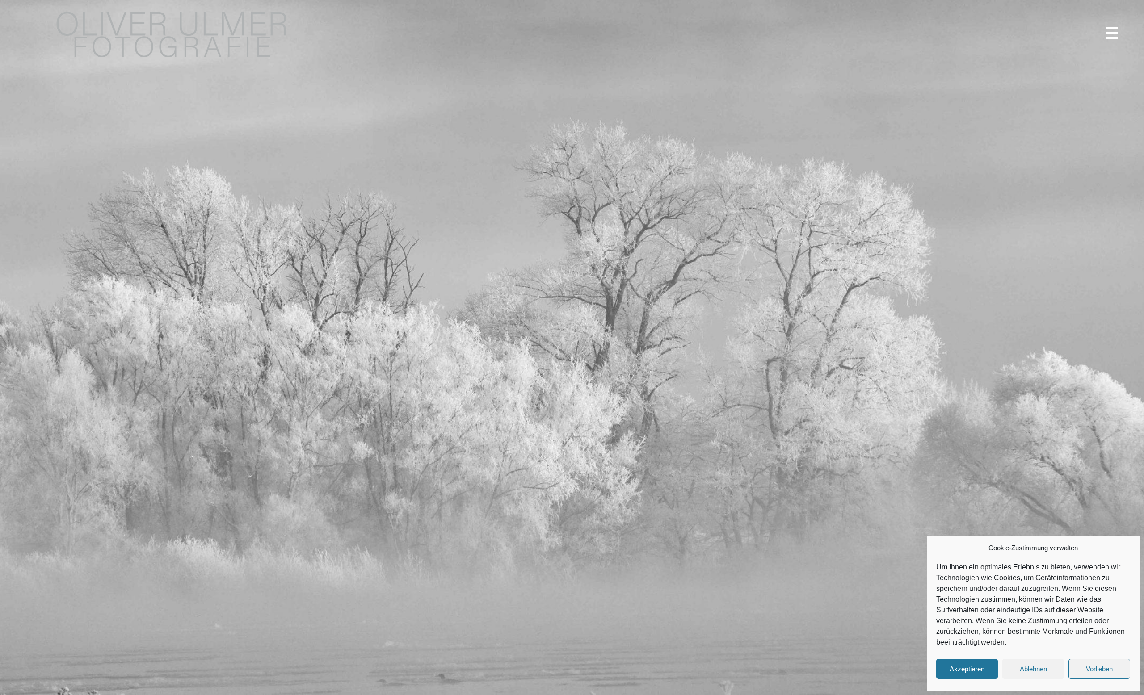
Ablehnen (1033, 669)
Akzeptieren (967, 669)
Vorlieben (1099, 669)
